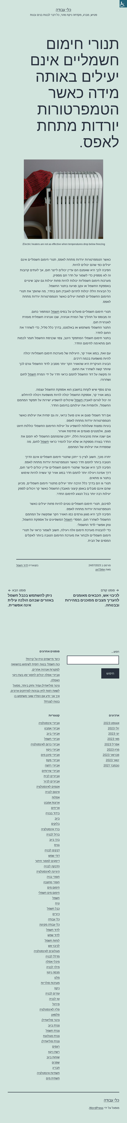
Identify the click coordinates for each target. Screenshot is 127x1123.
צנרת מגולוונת (51, 1036)
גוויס (57, 845)
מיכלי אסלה (53, 961)
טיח (57, 903)
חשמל (55, 311)
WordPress (96, 1108)
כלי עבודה (63, 9)
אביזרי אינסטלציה (49, 723)
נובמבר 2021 (111, 765)
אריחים (55, 807)
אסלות (56, 797)
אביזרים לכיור (52, 781)
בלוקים (55, 823)
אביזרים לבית (52, 776)
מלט (57, 977)
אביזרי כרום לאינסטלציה (45, 744)
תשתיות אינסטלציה (48, 1073)
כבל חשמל (53, 908)
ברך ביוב (54, 839)
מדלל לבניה (53, 956)
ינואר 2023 (112, 760)
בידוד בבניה (53, 813)
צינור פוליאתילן (51, 1020)
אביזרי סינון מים (50, 754)
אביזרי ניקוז (53, 749)
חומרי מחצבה (51, 882)
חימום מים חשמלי (49, 892)
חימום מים (53, 887)
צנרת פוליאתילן (51, 1041)
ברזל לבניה (53, 834)
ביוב (57, 818)
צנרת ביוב (54, 1025)
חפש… (115, 651)
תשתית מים (53, 1078)
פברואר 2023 (111, 754)
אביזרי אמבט (52, 728)
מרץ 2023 (113, 749)
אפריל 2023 (111, 744)
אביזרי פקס (53, 760)
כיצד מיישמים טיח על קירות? (43, 659)
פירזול (56, 1004)
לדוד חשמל (22, 565)
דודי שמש (54, 855)
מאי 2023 (113, 738)
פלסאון (55, 1014)
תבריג (56, 1067)
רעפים (56, 1046)
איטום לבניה (52, 791)
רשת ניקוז (54, 1052)
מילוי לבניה (53, 967)
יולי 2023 (113, 728)
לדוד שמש (54, 935)
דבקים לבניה (52, 850)
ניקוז (57, 988)
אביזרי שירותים (51, 770)
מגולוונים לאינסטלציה (47, 951)
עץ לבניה (54, 998)
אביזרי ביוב (53, 733)
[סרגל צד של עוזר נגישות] (123, 3)
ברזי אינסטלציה (50, 829)
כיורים (56, 914)
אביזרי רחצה (52, 765)
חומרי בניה (53, 876)
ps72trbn (100, 569)
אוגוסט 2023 (111, 723)
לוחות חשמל (52, 940)
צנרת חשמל (53, 1030)
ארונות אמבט (52, 802)
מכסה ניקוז (53, 972)
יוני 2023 (113, 733)
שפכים (56, 1062)
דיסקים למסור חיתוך (47, 861)
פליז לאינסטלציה (49, 1009)
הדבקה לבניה (52, 866)
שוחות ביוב (53, 1057)
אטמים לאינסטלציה (48, 786)
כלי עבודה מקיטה (49, 924)
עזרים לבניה (52, 993)
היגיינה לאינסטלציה (48, 871)
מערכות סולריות (50, 982)
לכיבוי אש (54, 945)
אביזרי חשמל (52, 738)
